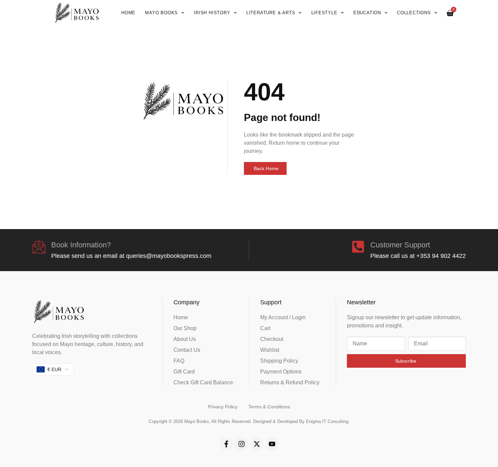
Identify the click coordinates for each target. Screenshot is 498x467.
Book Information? (81, 245)
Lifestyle (324, 12)
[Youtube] (272, 444)
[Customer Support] (358, 246)
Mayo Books (161, 12)
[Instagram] (241, 444)
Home (128, 12)
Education (367, 12)
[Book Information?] (39, 246)
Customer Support (400, 245)
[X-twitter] (257, 444)
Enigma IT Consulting (327, 421)
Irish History (212, 12)
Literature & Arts (270, 12)
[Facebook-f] (226, 444)
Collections (414, 12)
